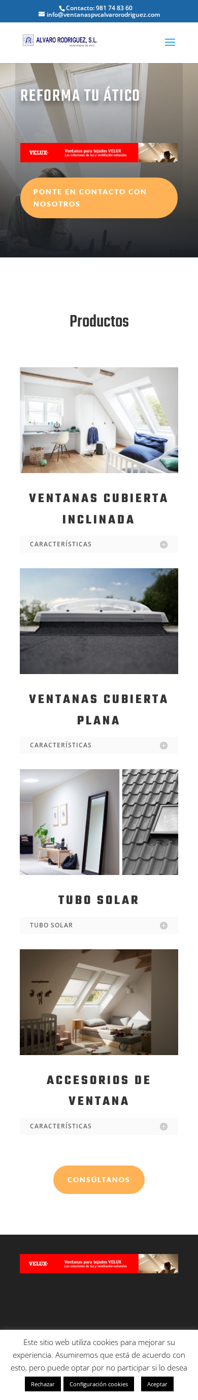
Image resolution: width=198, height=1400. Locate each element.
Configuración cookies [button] (99, 1384)
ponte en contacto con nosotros (90, 197)
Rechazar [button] (43, 1384)
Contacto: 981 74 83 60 (99, 8)
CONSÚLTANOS (99, 1179)
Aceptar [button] (157, 1384)
